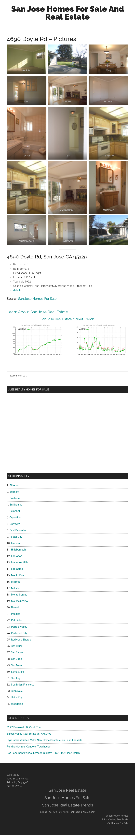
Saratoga (16, 678)
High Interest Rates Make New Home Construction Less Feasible (44, 740)
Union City (17, 697)
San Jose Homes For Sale (37, 299)
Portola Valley (19, 626)
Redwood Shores (21, 639)
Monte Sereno (19, 594)
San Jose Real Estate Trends (67, 805)
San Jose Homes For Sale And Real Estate (67, 12)
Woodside (17, 703)
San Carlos (17, 652)
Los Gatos (17, 568)
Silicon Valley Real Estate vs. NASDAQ (29, 733)
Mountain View (19, 601)
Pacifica (15, 613)
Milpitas (15, 588)
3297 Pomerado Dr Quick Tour (24, 727)
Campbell (15, 511)
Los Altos (16, 556)
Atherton (14, 485)
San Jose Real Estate (67, 790)
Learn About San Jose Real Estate (37, 312)
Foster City (16, 536)
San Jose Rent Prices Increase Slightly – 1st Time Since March (43, 753)
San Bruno (17, 646)
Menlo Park (17, 575)
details (17, 290)
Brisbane (15, 498)
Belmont (14, 491)
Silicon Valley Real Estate (115, 819)
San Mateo (17, 665)
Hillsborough (18, 549)
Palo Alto (16, 620)
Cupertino (15, 517)
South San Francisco (22, 684)
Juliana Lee (46, 812)
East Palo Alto (18, 530)
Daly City (15, 523)
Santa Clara (17, 671)
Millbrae (15, 581)
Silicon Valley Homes (117, 815)
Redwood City (19, 633)
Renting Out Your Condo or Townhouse (29, 746)
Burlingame (16, 504)
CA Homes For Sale (117, 823)
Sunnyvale (17, 691)
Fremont (16, 543)
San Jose (16, 658)
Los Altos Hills (19, 562)
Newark (15, 607)
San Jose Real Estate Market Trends (67, 319)
